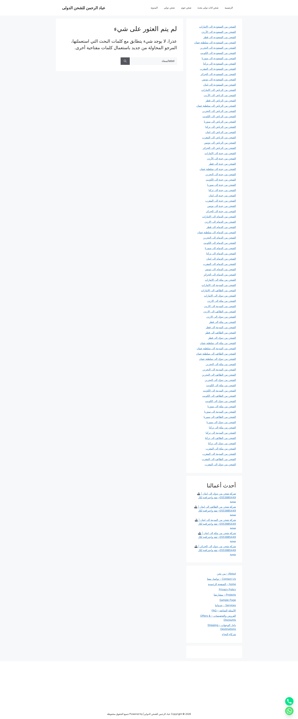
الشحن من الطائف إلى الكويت (219, 395)
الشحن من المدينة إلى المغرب (219, 453)
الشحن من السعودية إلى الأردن (218, 32)
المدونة (154, 7)
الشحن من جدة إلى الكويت (221, 179)
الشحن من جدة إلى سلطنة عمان (218, 169)
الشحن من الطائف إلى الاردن (219, 311)
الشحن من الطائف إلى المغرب (219, 459)
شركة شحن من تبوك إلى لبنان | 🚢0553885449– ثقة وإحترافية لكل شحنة (216, 497)
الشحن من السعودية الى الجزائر (218, 74)
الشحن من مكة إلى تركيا (222, 427)
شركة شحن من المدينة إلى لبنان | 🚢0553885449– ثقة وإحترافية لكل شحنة (215, 523)
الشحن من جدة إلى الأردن (221, 158)
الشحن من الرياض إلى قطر (220, 100)
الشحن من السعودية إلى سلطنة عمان (215, 42)
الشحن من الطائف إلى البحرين (219, 374)
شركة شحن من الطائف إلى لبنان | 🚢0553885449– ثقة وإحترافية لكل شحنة (215, 510)
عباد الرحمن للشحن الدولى (83, 7)
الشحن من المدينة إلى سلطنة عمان (216, 348)
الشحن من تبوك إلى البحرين (220, 380)
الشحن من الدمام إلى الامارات (219, 216)
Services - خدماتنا (225, 605)
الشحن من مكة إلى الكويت (221, 385)
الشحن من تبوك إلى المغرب (220, 464)
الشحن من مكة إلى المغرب (221, 448)
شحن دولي (169, 7)
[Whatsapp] (289, 711)
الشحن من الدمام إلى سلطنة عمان (216, 232)
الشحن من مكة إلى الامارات (220, 279)
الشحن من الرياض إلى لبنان (220, 132)
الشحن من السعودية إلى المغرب (218, 68)
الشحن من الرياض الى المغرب (219, 137)
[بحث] (125, 61)
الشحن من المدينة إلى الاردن (220, 306)
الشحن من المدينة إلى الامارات (219, 285)
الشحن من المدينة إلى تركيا (221, 432)
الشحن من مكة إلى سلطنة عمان (218, 343)
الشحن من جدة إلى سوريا (221, 184)
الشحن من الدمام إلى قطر (221, 227)
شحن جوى (186, 7)
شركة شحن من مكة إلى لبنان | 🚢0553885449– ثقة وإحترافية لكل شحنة (217, 537)
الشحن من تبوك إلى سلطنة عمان (217, 359)
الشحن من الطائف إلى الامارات (218, 290)
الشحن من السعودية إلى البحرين (218, 47)
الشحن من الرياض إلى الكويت (219, 116)
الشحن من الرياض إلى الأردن (220, 95)
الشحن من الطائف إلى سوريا (220, 417)
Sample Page (227, 600)
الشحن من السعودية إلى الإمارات (217, 26)
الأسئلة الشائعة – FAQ (224, 610)
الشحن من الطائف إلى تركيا (220, 438)
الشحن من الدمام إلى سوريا (220, 248)
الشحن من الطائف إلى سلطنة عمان (216, 353)
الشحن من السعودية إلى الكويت (218, 53)
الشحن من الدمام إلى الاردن (220, 221)
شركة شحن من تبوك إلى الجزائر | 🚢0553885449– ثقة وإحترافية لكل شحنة (215, 550)
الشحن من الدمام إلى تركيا (221, 253)
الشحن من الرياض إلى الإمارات (218, 90)
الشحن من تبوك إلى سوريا (221, 422)
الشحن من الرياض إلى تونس (220, 142)
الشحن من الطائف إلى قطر (220, 332)
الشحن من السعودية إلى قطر (219, 37)
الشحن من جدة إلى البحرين (220, 174)
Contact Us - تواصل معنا (221, 578)
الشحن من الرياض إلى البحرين (219, 111)
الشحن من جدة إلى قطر (222, 163)
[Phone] (289, 701)
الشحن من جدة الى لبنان (222, 195)
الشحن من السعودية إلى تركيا (219, 63)
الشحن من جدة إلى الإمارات (220, 153)
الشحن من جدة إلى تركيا (222, 190)
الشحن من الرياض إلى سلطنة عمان (216, 105)
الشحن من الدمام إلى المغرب (219, 264)
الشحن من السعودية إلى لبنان (219, 84)
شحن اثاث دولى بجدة (208, 7)
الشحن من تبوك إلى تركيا (222, 443)
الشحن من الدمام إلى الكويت (219, 242)
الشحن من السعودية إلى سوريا (219, 58)
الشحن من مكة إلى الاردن (221, 300)
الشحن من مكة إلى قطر (222, 322)
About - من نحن (226, 573)
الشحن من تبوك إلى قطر (222, 337)
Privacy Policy (227, 589)
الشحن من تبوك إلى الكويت (220, 401)
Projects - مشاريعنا (225, 594)
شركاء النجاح (229, 634)
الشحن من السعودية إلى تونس (219, 79)
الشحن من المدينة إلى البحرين (219, 369)
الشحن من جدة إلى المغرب (220, 200)
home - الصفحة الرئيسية (222, 584)
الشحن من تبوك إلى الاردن (221, 316)
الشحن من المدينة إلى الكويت (219, 390)
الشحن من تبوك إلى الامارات (220, 295)
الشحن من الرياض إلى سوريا (220, 121)
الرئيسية (229, 7)
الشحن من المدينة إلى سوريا (220, 411)
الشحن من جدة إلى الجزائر (221, 211)
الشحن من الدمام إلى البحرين (219, 237)
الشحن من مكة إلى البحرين (221, 364)
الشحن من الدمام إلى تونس (220, 269)
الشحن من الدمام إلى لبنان (221, 258)
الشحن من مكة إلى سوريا (222, 406)
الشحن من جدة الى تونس (221, 206)
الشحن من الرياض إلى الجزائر (219, 148)
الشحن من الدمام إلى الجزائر (220, 274)
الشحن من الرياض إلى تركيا (220, 126)
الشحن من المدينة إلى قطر (221, 327)
